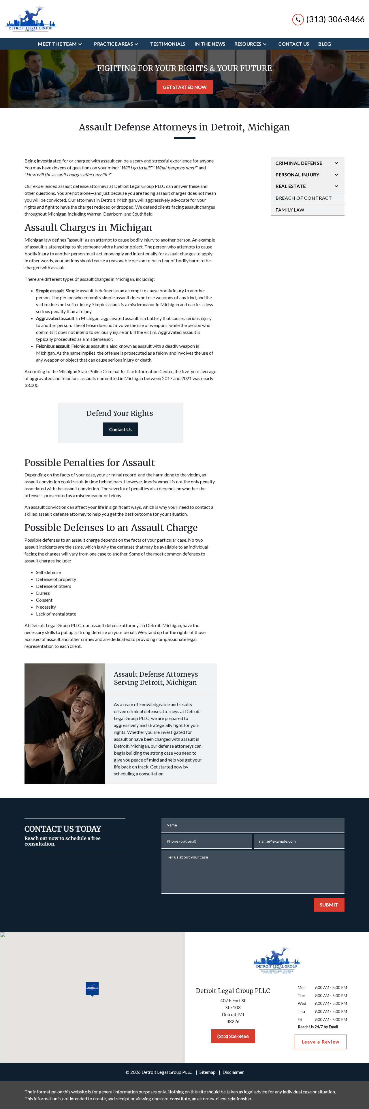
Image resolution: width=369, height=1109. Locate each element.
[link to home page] (30, 19)
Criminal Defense (299, 163)
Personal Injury (297, 174)
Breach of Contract (304, 198)
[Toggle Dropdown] (82, 44)
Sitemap (207, 1072)
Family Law (290, 209)
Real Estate (291, 186)
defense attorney (69, 514)
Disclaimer (233, 1072)
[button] (92, 989)
